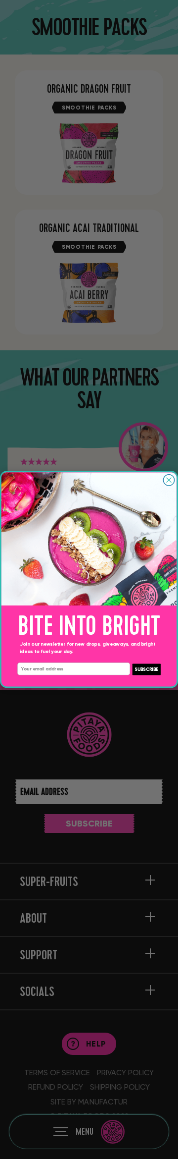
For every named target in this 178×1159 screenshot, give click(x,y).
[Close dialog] (169, 480)
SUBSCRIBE (146, 669)
